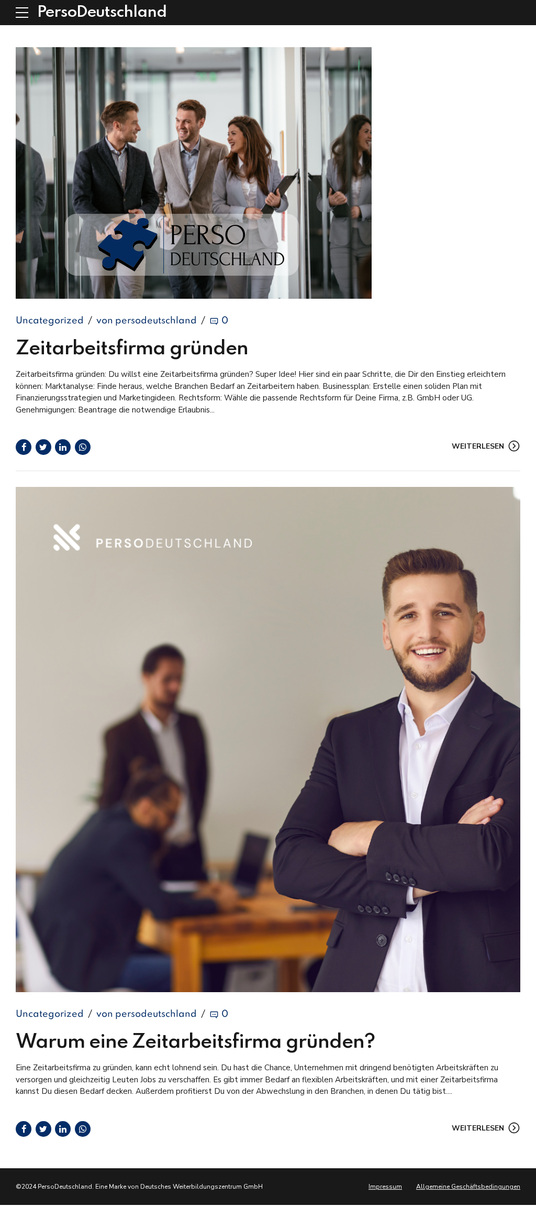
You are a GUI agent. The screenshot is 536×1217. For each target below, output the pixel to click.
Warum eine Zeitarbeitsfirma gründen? (195, 1042)
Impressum (385, 1186)
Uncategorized (50, 320)
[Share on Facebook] (23, 447)
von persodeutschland (146, 320)
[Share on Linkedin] (63, 447)
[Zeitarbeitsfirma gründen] (268, 173)
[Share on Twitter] (43, 447)
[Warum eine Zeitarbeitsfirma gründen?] (268, 739)
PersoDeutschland (101, 12)
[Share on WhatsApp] (83, 447)
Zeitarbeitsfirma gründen (132, 349)
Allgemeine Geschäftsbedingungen (468, 1186)
